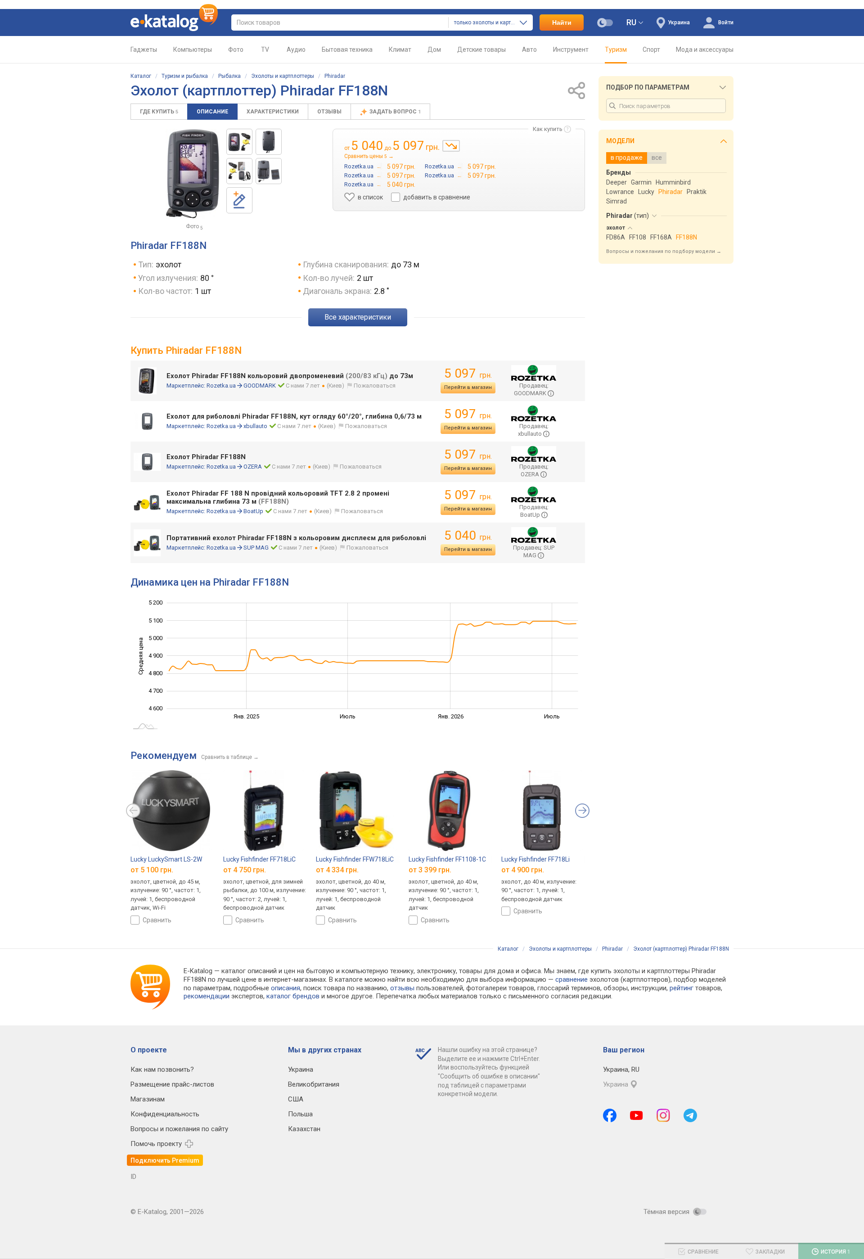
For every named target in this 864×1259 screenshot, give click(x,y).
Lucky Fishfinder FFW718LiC (355, 859)
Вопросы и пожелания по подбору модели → (663, 251)
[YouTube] (636, 1115)
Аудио (296, 49)
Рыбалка (229, 76)
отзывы (402, 988)
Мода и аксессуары (705, 49)
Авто (529, 49)
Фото (235, 49)
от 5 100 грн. (151, 869)
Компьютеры (192, 49)
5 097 (468, 373)
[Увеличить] (193, 174)
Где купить (159, 111)
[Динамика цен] (451, 146)
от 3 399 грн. (430, 869)
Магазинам (147, 1099)
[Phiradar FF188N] (239, 142)
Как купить (547, 129)
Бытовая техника (347, 49)
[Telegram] (690, 1115)
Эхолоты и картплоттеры (282, 76)
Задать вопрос (395, 111)
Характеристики (273, 111)
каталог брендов (293, 996)
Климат (400, 49)
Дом (434, 49)
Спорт (651, 49)
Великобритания (313, 1084)
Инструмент (571, 49)
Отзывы (329, 111)
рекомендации (207, 996)
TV (265, 49)
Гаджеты (143, 49)
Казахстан (304, 1129)
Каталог (140, 76)
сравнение (571, 979)
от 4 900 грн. (522, 869)
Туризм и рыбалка (185, 76)
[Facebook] (609, 1115)
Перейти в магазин (468, 387)
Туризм (616, 49)
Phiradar (334, 76)
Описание (212, 111)
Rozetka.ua (221, 385)
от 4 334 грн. (337, 869)
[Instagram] (663, 1115)
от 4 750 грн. (244, 869)
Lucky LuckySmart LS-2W (166, 859)
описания (285, 988)
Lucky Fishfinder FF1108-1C (447, 859)
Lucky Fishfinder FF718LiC (259, 859)
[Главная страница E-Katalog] (174, 22)
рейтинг (681, 988)
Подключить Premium (164, 1160)
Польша (300, 1114)
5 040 (468, 535)
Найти (562, 22)
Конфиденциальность (164, 1114)
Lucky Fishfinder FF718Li (535, 859)
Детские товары (481, 49)
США (295, 1099)
